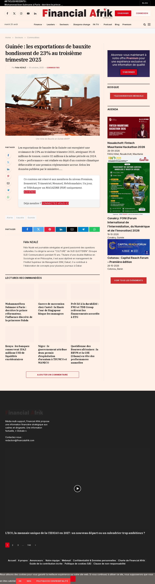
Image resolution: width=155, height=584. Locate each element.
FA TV (96, 24)
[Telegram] (8, 190)
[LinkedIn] (8, 169)
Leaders (51, 24)
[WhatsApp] (8, 197)
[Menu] (149, 24)
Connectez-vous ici (55, 203)
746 (29, 545)
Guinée (31, 217)
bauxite (20, 217)
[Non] (73, 579)
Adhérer (30, 191)
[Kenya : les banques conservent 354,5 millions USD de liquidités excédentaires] (19, 334)
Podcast (108, 24)
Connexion (142, 13)
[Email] (8, 183)
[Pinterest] (8, 176)
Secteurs (64, 24)
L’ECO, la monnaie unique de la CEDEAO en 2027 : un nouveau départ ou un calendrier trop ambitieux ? (75, 533)
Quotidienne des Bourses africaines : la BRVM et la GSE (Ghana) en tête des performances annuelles (84, 354)
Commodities (53, 68)
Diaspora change (81, 24)
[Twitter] (8, 162)
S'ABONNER (123, 13)
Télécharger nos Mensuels (128, 96)
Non (29, 581)
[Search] (144, 24)
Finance (38, 24)
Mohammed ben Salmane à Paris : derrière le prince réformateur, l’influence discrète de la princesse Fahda (35, 4)
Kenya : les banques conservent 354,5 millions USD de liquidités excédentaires (17, 353)
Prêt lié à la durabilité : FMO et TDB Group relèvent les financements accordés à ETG (85, 310)
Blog (145, 3)
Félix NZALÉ (20, 67)
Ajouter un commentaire (52, 374)
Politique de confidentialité (52, 581)
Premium (126, 24)
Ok (20, 581)
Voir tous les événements (128, 280)
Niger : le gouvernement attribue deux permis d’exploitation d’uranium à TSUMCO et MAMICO (52, 354)
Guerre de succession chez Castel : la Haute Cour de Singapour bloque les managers (51, 308)
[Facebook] (8, 155)
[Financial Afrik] (77, 13)
